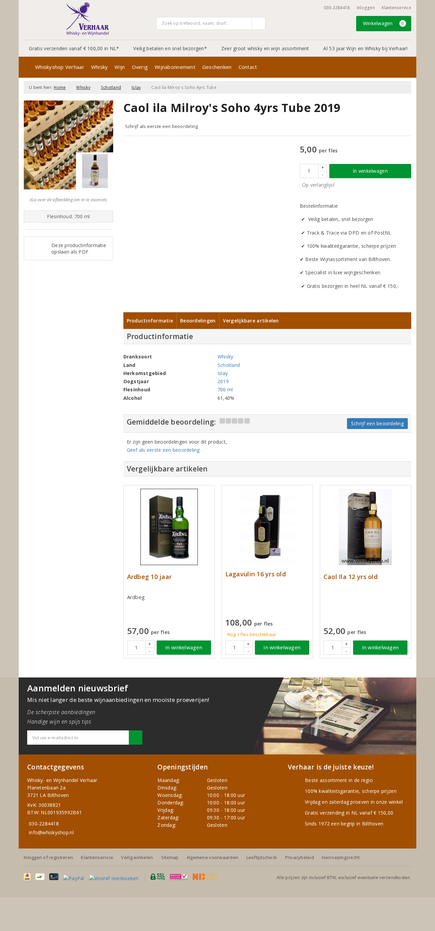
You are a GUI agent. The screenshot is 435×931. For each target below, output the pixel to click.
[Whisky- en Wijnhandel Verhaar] (87, 19)
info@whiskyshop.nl (51, 832)
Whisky (99, 66)
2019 (223, 381)
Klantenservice (396, 8)
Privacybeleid (299, 857)
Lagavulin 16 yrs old (255, 574)
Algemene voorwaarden (212, 857)
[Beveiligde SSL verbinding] (179, 876)
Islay (136, 87)
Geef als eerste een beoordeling (163, 450)
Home (60, 87)
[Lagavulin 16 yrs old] (267, 527)
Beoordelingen (197, 320)
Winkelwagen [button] (383, 23)
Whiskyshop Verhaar (59, 66)
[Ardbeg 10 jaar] (169, 527)
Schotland (111, 87)
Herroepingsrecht (341, 857)
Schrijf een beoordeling (377, 423)
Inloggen (366, 8)
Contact (248, 66)
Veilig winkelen (137, 857)
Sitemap (170, 857)
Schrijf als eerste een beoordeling (161, 126)
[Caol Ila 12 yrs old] (365, 527)
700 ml (225, 389)
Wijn (120, 66)
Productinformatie (150, 320)
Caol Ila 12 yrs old (351, 577)
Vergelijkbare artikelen (251, 320)
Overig (140, 66)
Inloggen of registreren (48, 857)
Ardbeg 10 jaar (149, 577)
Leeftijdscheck (261, 857)
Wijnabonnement (175, 66)
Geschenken (217, 66)
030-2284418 (337, 8)
